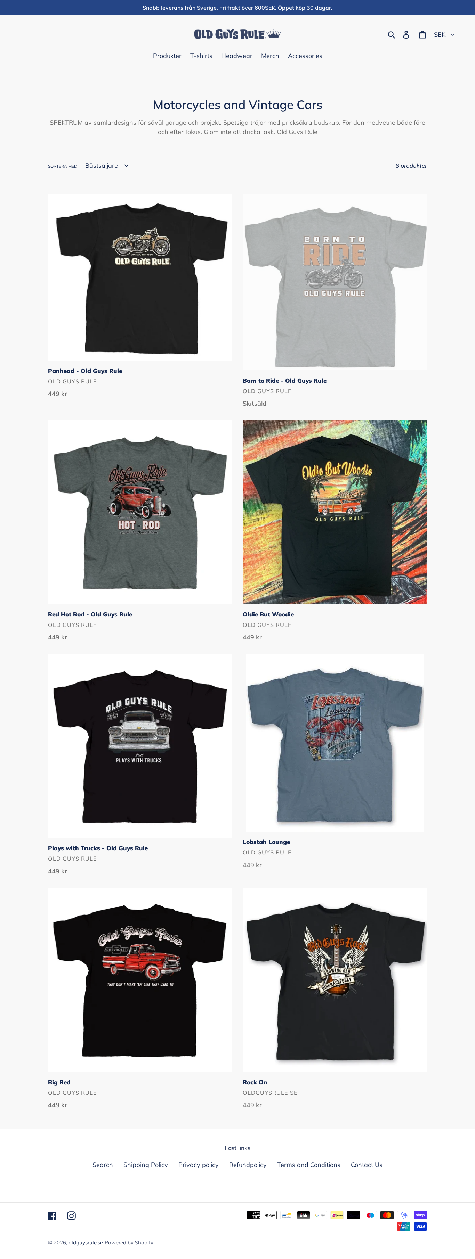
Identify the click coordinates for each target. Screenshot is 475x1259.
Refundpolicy (248, 1165)
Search (102, 1165)
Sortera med (62, 166)
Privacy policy (198, 1165)
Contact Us (367, 1165)
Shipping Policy (145, 1165)
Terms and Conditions (308, 1165)
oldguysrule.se (86, 1242)
